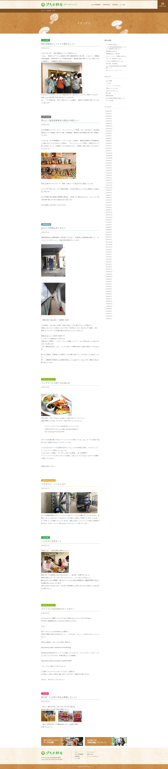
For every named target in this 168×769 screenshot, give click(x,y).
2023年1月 (109, 210)
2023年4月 (109, 202)
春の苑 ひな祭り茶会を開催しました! (59, 697)
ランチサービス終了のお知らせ (55, 383)
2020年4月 (109, 291)
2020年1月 (109, 299)
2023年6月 (109, 197)
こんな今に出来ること (51, 541)
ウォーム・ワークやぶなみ (113, 85)
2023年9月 (109, 190)
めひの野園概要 (96, 4)
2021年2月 (109, 266)
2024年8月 (109, 163)
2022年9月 (109, 220)
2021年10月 (109, 247)
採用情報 (115, 4)
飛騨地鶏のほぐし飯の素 (113, 53)
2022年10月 (109, 217)
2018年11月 (109, 316)
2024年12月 (109, 153)
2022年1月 (109, 239)
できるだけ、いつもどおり (53, 484)
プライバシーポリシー (93, 756)
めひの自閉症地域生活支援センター (115, 98)
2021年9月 (109, 249)
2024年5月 (109, 170)
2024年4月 (109, 173)
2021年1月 (109, 269)
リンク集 (122, 4)
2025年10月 (109, 131)
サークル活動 (109, 100)
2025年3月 (109, 145)
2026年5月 (109, 118)
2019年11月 (109, 303)
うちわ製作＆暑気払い (112, 44)
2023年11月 (109, 185)
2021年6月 (109, 257)
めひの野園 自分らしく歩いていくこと (59, 5)
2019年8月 (109, 311)
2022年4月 (109, 232)
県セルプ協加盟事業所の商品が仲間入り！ (60, 120)
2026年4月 (109, 121)
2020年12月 (109, 271)
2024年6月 (109, 168)
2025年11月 (109, 128)
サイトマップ (90, 752)
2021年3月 (109, 264)
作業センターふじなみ (112, 88)
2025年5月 (109, 140)
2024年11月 (109, 155)
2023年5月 (109, 200)
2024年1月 (109, 180)
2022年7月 (109, 224)
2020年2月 (109, 296)
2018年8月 (109, 318)
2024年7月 (109, 165)
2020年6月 (109, 286)
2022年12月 (109, 212)
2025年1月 (109, 150)
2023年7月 (109, 195)
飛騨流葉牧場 (109, 95)
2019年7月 (109, 313)
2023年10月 (109, 187)
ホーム (76, 752)
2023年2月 (109, 207)
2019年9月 (109, 308)
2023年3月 (109, 205)
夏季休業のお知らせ (111, 51)
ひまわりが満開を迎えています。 (115, 61)
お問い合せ (90, 754)
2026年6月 (109, 116)
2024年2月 (109, 178)
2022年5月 (109, 229)
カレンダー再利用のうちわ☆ (114, 58)
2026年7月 (109, 113)
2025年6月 (109, 138)
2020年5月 (109, 289)
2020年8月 (109, 281)
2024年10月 (109, 158)
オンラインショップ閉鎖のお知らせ (116, 56)
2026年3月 (109, 123)
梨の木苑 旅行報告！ (112, 63)
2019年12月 (109, 301)
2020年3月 (109, 294)
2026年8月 (109, 111)
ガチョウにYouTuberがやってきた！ (58, 609)
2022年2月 (109, 237)
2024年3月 (109, 175)
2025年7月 (109, 136)
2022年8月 (109, 222)
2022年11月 (109, 215)
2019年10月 (109, 306)
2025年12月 (109, 126)
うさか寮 (108, 83)
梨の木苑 (108, 93)
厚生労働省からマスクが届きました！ (58, 44)
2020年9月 (109, 279)
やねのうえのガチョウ (112, 90)
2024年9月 (109, 160)
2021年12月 (109, 242)
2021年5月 (109, 259)
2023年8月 (109, 192)
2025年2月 (109, 148)
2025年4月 (109, 143)
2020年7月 (109, 284)
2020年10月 (109, 276)
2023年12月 (109, 182)
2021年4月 (109, 262)
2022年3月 (109, 234)
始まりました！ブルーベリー (114, 70)
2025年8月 (109, 133)
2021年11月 (109, 244)
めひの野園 (109, 81)
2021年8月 (109, 252)
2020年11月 (109, 274)
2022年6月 (109, 227)
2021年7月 (109, 254)
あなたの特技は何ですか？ (53, 228)
